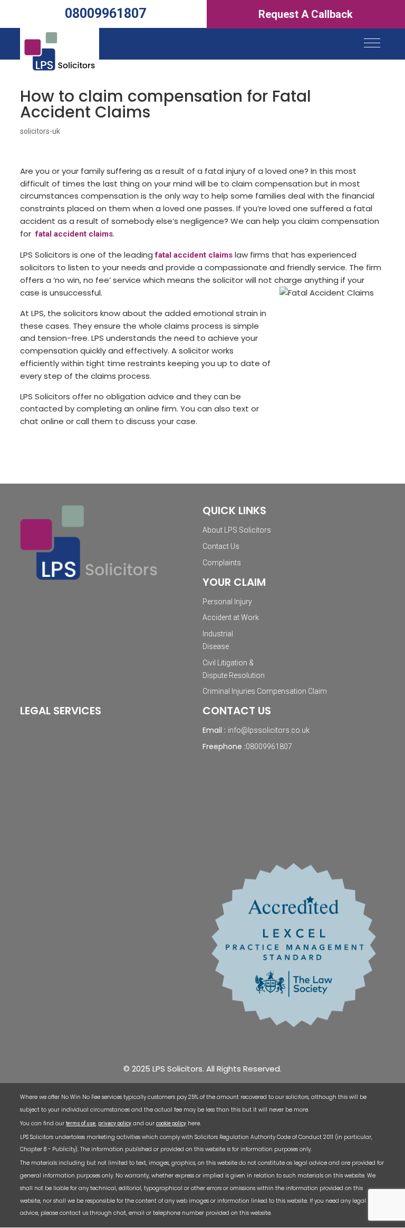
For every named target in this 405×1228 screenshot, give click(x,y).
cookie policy (171, 1123)
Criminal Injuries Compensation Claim (264, 691)
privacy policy (114, 1123)
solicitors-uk (40, 131)
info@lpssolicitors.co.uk (269, 730)
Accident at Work (230, 617)
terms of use (80, 1123)
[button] (372, 43)
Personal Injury (227, 601)
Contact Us (220, 546)
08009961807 (105, 13)
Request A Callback (305, 14)
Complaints (221, 562)
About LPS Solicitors (236, 530)
